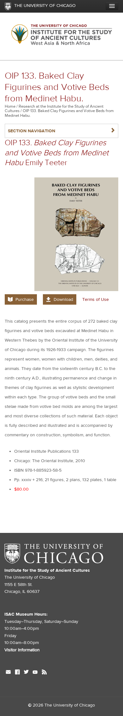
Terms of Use (95, 299)
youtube (35, 673)
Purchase (24, 299)
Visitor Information (22, 650)
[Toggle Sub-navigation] (112, 6)
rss (44, 673)
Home (10, 106)
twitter (26, 673)
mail (8, 673)
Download (63, 299)
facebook (17, 673)
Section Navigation (61, 131)
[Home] (61, 36)
